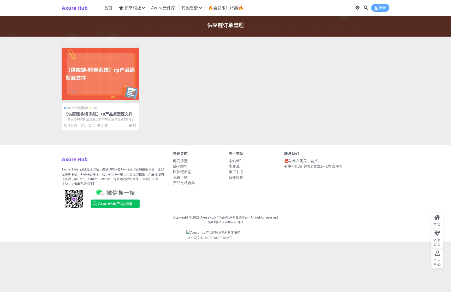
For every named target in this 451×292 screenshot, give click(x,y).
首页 (108, 8)
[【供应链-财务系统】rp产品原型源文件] (100, 74)
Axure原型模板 (77, 108)
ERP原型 (180, 166)
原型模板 (132, 8)
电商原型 (180, 160)
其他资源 (189, 8)
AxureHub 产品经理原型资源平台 (224, 217)
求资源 (234, 166)
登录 (382, 8)
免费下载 (180, 177)
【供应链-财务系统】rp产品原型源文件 (98, 113)
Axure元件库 (163, 8)
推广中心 (236, 171)
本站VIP (235, 160)
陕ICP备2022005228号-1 (225, 222)
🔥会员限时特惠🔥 (226, 8)
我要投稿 (236, 177)
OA (95, 108)
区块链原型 (182, 171)
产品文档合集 (184, 182)
